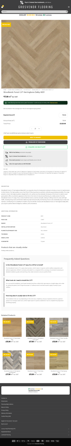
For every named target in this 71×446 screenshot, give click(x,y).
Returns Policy (5, 407)
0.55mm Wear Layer (12, 171)
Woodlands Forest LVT (48, 90)
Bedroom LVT (31, 171)
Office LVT (37, 173)
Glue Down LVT (58, 171)
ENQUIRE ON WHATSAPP (36, 147)
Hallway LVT (64, 171)
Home (4, 90)
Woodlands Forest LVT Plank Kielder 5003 (12, 339)
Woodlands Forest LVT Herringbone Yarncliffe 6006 (12, 372)
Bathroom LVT (25, 171)
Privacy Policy (4, 410)
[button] (2, 7)
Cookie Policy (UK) (6, 416)
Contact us (4, 398)
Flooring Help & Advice (7, 404)
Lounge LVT (15, 173)
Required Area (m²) (9, 115)
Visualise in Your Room (36, 142)
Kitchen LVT (5, 173)
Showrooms (4, 401)
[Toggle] (69, 429)
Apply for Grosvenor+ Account (9, 421)
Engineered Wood (6, 432)
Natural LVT (32, 173)
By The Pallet (27, 90)
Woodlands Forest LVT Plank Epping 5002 (59, 372)
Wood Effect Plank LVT (13, 175)
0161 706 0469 (27, 164)
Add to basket (35, 137)
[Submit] (66, 11)
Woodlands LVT (36, 90)
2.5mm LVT (19, 171)
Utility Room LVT (42, 173)
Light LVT (11, 173)
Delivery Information (6, 413)
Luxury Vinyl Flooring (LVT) (15, 90)
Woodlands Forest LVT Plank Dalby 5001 (35, 372)
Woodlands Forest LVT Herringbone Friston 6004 (35, 339)
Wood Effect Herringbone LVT (52, 173)
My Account (4, 424)
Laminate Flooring (6, 435)
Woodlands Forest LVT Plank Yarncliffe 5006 (58, 339)
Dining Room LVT (50, 171)
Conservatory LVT (43, 171)
